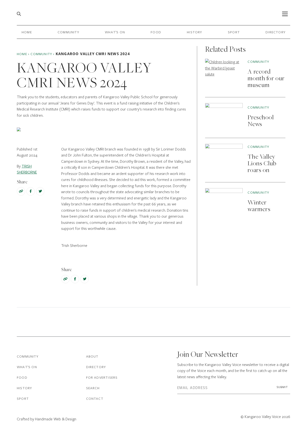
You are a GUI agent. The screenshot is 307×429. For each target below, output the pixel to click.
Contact (94, 398)
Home (27, 32)
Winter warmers (259, 206)
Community (68, 32)
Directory (275, 32)
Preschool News (261, 121)
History (194, 32)
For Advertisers (102, 377)
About (92, 356)
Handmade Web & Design (55, 418)
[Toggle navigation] (284, 14)
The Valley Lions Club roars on (262, 164)
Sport (234, 32)
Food (156, 32)
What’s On (115, 32)
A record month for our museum (266, 79)
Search (93, 388)
